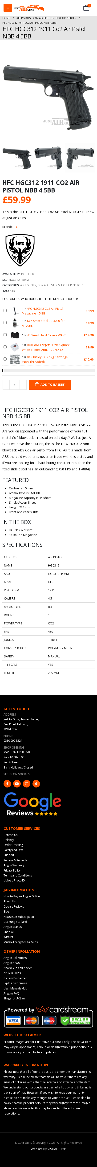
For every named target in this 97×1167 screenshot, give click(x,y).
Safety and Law (13, 850)
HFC (15, 227)
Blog (6, 911)
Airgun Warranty (14, 865)
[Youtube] (17, 783)
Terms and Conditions (18, 875)
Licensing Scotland (15, 922)
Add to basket (52, 384)
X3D (12, 291)
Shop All (9, 932)
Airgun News (12, 963)
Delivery (9, 840)
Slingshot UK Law (14, 998)
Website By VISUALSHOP (48, 1149)
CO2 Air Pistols (48, 285)
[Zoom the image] (33, 793)
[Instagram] (26, 783)
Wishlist (8, 937)
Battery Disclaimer (15, 978)
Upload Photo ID (14, 880)
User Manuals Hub (15, 988)
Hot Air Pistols (72, 285)
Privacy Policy (12, 870)
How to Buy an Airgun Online (22, 896)
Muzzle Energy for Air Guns (20, 942)
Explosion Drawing (15, 983)
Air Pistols (28, 285)
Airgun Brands (13, 927)
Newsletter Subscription (19, 916)
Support (9, 855)
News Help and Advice (18, 968)
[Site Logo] (29, 8)
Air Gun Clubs (12, 973)
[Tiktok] (36, 783)
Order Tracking (13, 845)
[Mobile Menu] (8, 8)
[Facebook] (7, 783)
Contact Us (10, 835)
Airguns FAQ (11, 993)
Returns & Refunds (15, 860)
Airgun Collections (15, 958)
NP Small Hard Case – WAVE (46, 335)
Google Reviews (14, 906)
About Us (10, 901)
